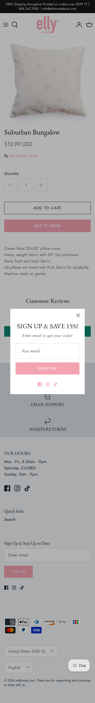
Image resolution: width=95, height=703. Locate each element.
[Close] (78, 315)
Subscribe (47, 368)
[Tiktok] (56, 384)
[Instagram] (48, 384)
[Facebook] (40, 384)
